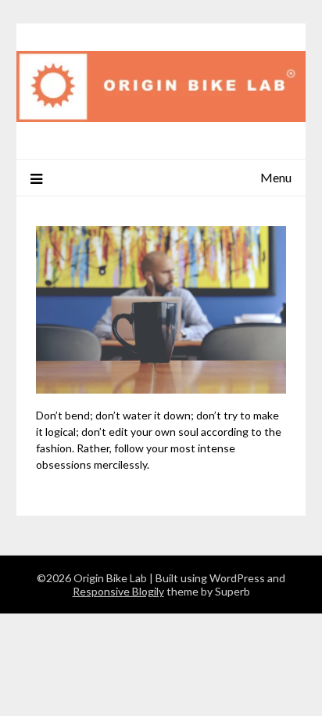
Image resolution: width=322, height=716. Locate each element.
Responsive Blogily (118, 591)
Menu (276, 177)
